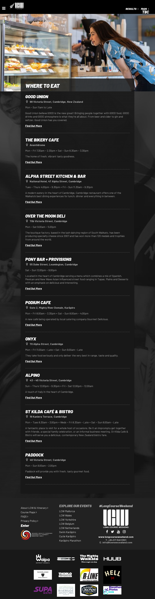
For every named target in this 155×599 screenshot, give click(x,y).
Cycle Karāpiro (67, 536)
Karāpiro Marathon (70, 540)
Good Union (36, 96)
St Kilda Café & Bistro (49, 411)
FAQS (24, 516)
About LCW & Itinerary (34, 507)
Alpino (32, 375)
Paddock (34, 454)
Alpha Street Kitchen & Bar (55, 176)
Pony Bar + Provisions (48, 259)
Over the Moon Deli (45, 215)
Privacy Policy (29, 520)
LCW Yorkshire (67, 519)
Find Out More (33, 125)
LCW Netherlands (69, 528)
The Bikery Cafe (42, 139)
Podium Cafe (38, 302)
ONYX (30, 338)
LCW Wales (65, 515)
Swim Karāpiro (67, 532)
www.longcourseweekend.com (115, 536)
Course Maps (28, 512)
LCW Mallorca (67, 511)
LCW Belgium (66, 523)
